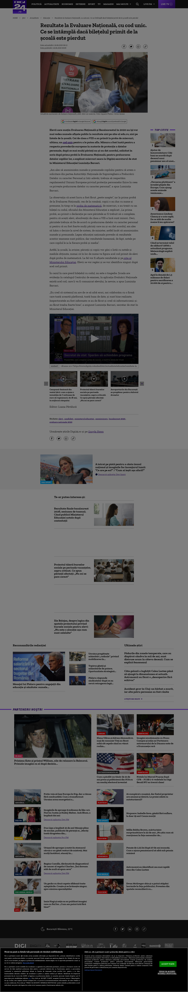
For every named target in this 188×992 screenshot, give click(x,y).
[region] (94, 970)
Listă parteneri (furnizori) (93, 970)
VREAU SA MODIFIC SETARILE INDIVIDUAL (167, 972)
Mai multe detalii (28, 963)
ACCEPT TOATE (168, 964)
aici (29, 978)
